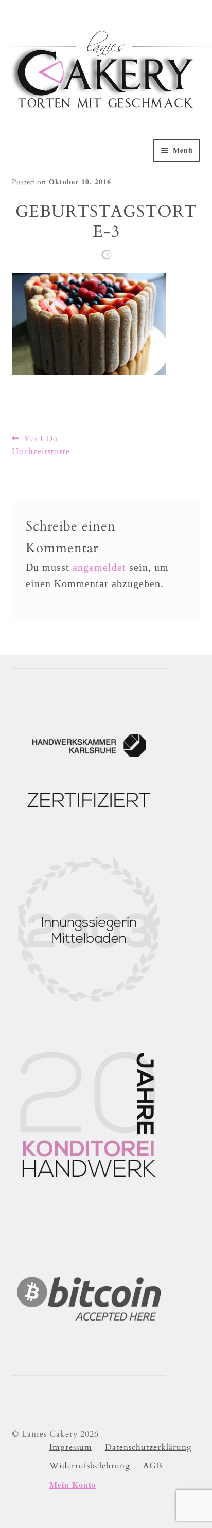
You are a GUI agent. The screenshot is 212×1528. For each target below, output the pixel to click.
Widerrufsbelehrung (89, 1466)
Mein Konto (72, 1485)
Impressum (70, 1447)
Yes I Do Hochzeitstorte (41, 445)
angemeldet (99, 567)
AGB (153, 1466)
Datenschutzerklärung (148, 1447)
